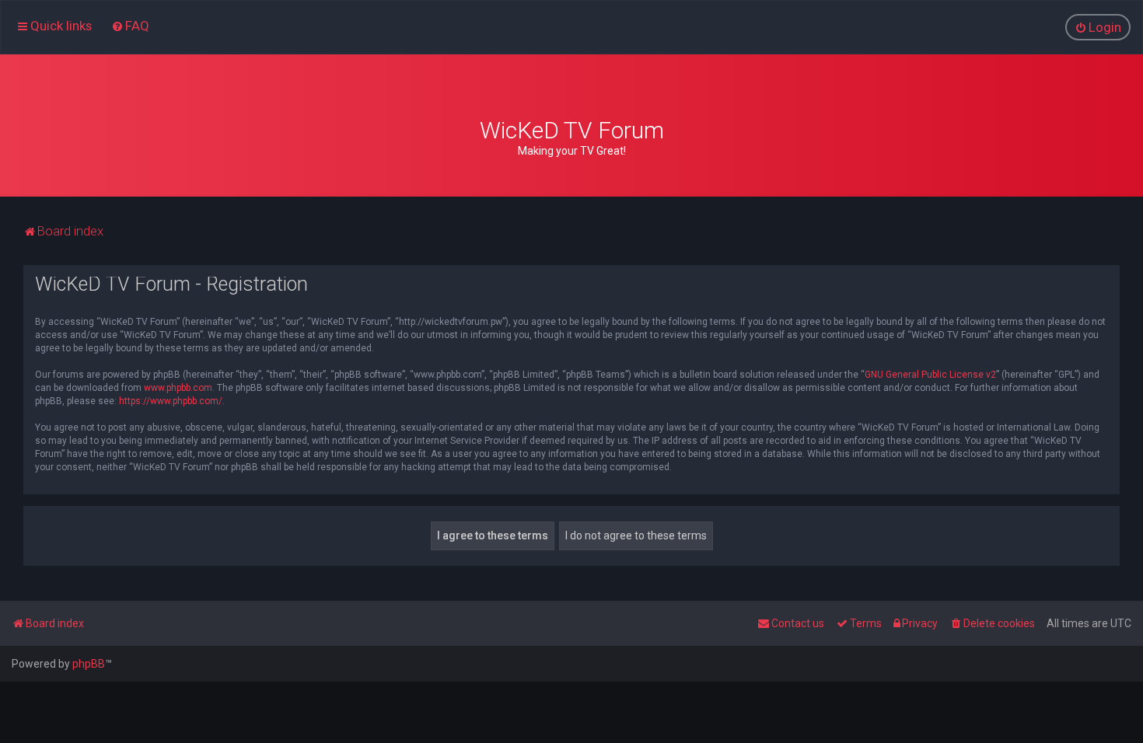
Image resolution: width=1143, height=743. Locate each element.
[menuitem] (130, 25)
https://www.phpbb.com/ (170, 401)
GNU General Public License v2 (930, 374)
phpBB (88, 664)
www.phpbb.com (178, 387)
